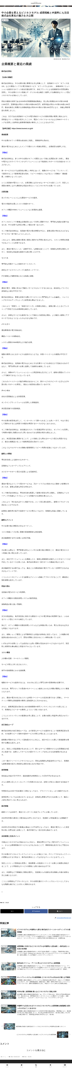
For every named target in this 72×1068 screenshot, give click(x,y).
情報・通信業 (5, 902)
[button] (60, 911)
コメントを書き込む (36, 1050)
